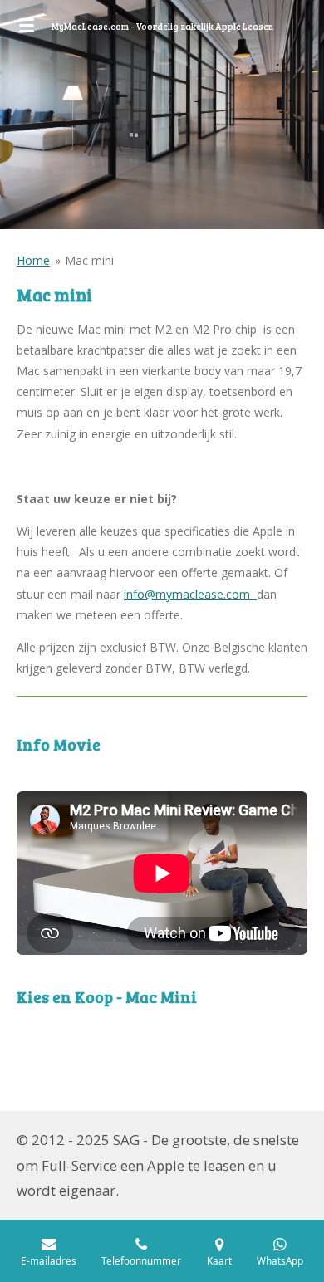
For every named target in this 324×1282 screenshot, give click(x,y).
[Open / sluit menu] (26, 25)
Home (33, 260)
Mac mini (89, 260)
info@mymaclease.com (190, 594)
